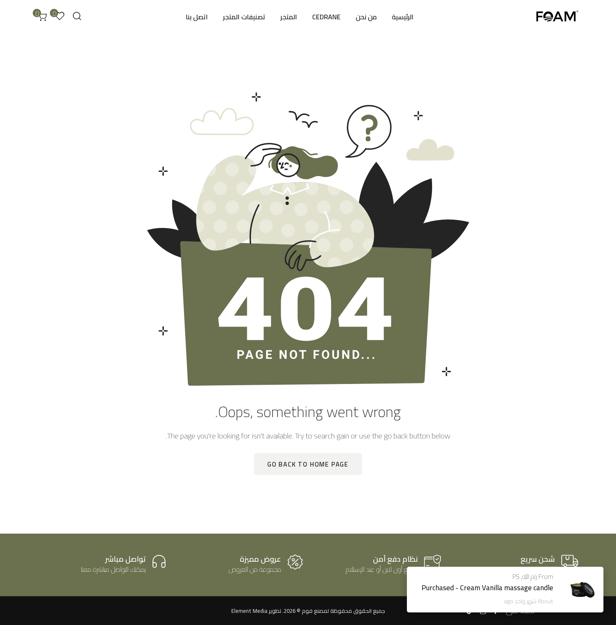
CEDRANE (326, 16)
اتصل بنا (197, 16)
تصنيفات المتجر (244, 16)
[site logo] (557, 17)
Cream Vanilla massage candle (506, 587)
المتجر (288, 16)
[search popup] (77, 16)
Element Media (249, 611)
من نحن (366, 16)
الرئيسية (403, 16)
